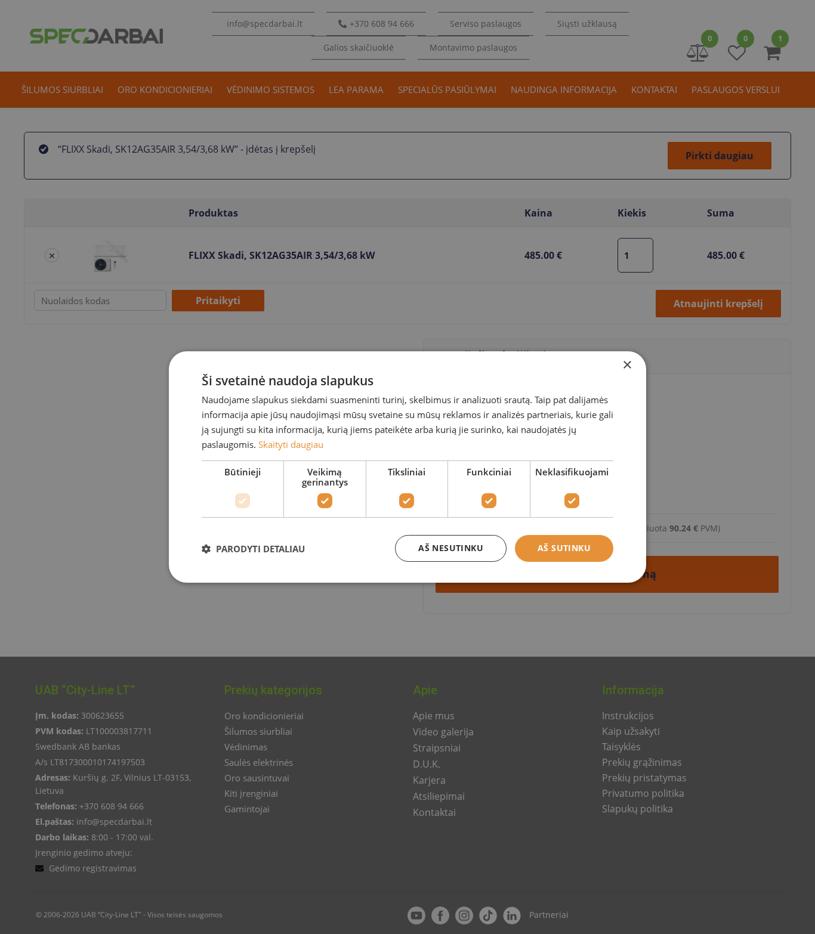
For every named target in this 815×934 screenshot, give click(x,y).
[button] (253, 548)
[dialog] (407, 467)
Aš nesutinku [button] (450, 547)
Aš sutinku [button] (564, 547)
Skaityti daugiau (290, 444)
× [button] (626, 365)
